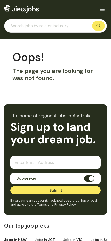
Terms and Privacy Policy (56, 204)
